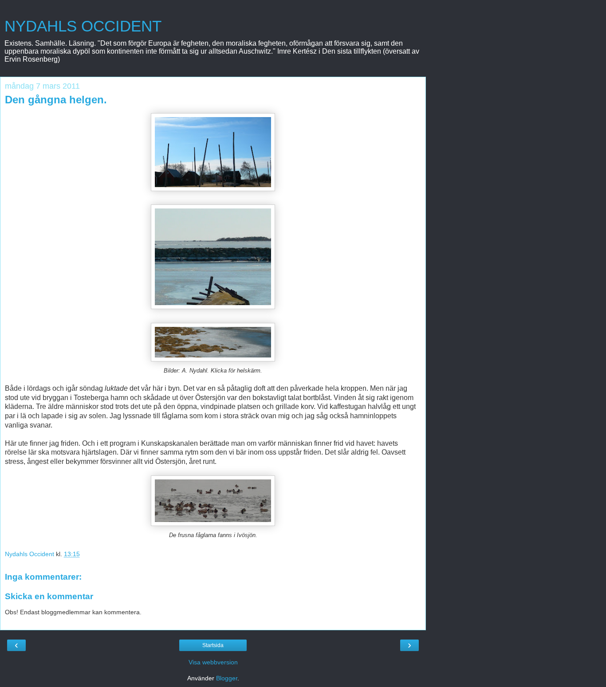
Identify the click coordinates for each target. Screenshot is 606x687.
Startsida (213, 645)
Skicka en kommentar (49, 596)
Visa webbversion (213, 662)
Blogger (226, 678)
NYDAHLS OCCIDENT (82, 26)
